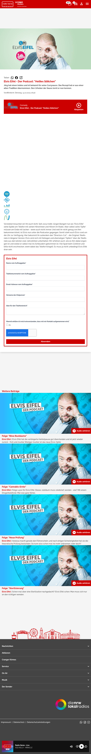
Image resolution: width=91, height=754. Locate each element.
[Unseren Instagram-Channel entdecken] (88, 722)
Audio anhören (81, 431)
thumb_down (77, 746)
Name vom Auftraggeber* (16, 263)
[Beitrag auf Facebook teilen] (16, 77)
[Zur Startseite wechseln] (7, 4)
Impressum (6, 722)
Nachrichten (7, 646)
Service (5, 666)
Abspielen (78, 106)
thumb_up (85, 746)
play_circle (81, 746)
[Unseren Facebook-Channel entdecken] (84, 722)
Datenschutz (19, 722)
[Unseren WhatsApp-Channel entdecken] (81, 722)
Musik (4, 680)
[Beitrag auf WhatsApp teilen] (12, 77)
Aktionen (6, 653)
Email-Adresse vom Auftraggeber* (19, 284)
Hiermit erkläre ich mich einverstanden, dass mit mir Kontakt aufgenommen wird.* (38, 321)
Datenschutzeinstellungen (38, 722)
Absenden (45, 341)
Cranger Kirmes (9, 660)
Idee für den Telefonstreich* (17, 306)
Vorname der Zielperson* (15, 295)
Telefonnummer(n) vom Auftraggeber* (21, 274)
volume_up (71, 746)
